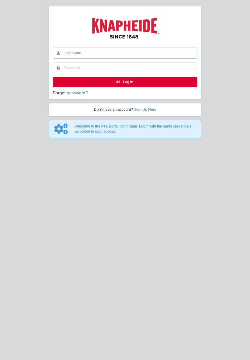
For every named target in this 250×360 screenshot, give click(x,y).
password (76, 92)
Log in (127, 82)
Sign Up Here (145, 109)
